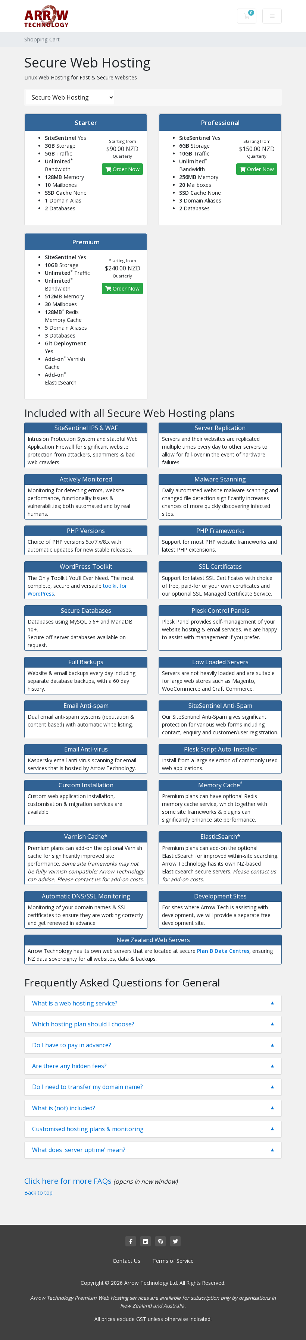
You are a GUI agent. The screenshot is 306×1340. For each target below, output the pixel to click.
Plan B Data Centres (223, 950)
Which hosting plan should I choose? (83, 1024)
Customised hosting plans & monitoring (88, 1129)
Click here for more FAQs (68, 1181)
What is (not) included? (63, 1108)
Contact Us (126, 1260)
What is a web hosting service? (75, 1003)
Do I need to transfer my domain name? (87, 1086)
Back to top (38, 1192)
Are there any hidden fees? (69, 1066)
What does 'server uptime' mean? (78, 1150)
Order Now (125, 169)
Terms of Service (173, 1260)
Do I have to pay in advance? (71, 1045)
